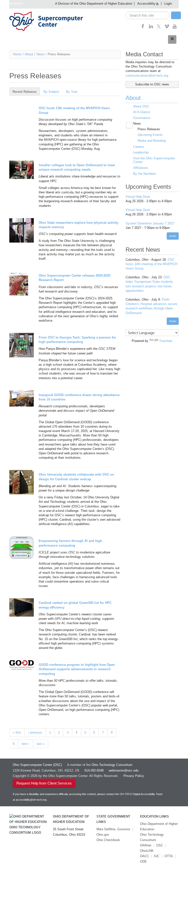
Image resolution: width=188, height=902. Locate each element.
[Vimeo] (167, 28)
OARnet (145, 845)
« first (17, 732)
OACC (144, 856)
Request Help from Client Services (44, 783)
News (40, 54)
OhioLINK (147, 851)
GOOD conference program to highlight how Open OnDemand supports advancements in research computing (77, 669)
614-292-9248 (94, 770)
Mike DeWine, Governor (113, 829)
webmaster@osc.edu (124, 770)
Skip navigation (12, 3)
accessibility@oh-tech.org (31, 799)
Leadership (141, 152)
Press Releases (149, 129)
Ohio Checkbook (108, 840)
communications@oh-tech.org (147, 75)
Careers (138, 147)
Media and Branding (152, 140)
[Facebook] (143, 28)
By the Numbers (144, 174)
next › (26, 744)
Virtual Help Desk (138, 197)
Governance (141, 118)
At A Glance (141, 112)
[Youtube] (175, 28)
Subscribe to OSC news (152, 84)
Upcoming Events (150, 135)
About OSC (141, 106)
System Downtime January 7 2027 (150, 223)
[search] (147, 15)
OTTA (168, 856)
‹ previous (35, 732)
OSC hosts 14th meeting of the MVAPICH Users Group (151, 264)
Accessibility (146, 3)
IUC (156, 856)
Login (168, 3)
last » (41, 744)
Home (17, 54)
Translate (165, 341)
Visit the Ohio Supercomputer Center (154, 160)
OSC (159, 845)
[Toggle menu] (172, 39)
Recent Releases (26, 92)
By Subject (51, 92)
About (29, 54)
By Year (71, 92)
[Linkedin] (151, 28)
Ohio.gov (102, 834)
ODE (143, 861)
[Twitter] (159, 28)
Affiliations (140, 168)
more (172, 236)
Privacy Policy (133, 776)
